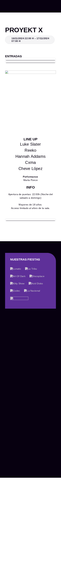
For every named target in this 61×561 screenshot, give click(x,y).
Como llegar (13, 468)
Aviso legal (11, 476)
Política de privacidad (32, 476)
